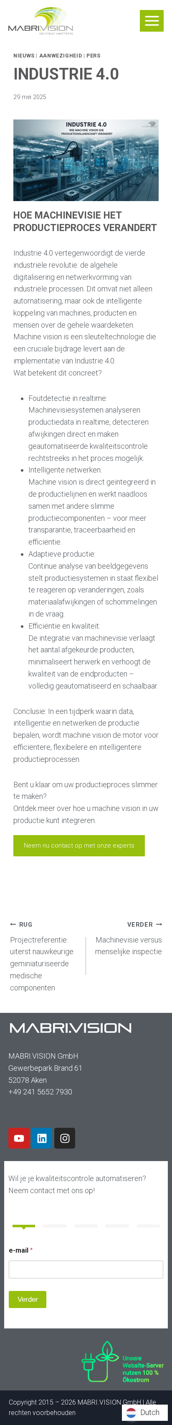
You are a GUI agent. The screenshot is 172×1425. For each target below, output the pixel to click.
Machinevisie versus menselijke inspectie (128, 938)
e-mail (21, 1250)
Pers (93, 55)
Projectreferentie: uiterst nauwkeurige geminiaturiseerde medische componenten (41, 956)
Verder (28, 1299)
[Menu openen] (152, 20)
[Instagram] (64, 1138)
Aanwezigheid (60, 55)
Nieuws (24, 55)
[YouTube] (18, 1138)
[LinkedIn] (41, 1138)
